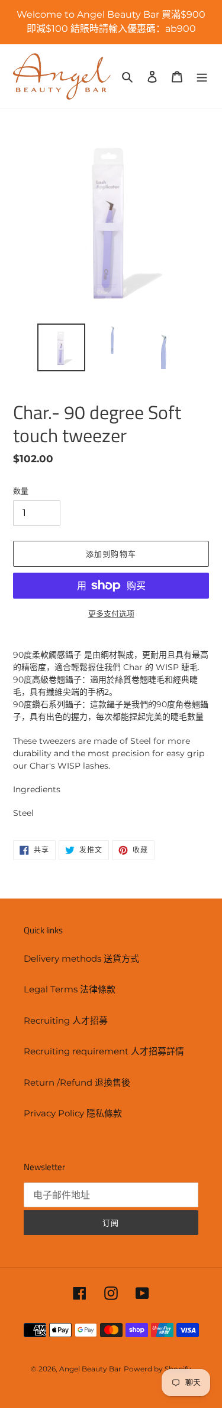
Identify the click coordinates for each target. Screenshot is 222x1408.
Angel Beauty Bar (90, 1368)
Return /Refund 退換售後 (77, 1082)
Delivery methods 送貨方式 (81, 958)
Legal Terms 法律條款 (69, 989)
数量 (20, 490)
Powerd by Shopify (157, 1368)
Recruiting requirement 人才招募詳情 (104, 1051)
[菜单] (201, 76)
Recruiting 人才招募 (66, 1020)
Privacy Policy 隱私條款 (73, 1113)
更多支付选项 (111, 613)
